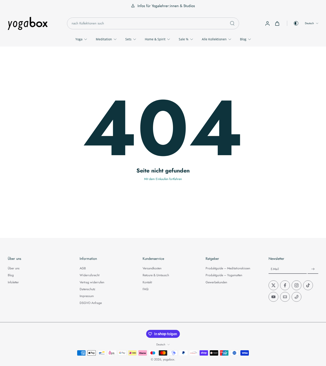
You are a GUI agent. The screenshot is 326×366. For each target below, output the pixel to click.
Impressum (87, 296)
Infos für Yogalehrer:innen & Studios (166, 5)
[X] (273, 285)
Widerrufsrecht (89, 275)
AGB (83, 268)
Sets (128, 39)
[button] (37, 258)
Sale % (184, 39)
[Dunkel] (293, 23)
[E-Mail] (285, 297)
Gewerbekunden (216, 282)
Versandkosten (152, 268)
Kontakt (147, 282)
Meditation (104, 39)
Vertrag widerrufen (92, 282)
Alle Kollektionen (214, 39)
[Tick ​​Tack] (308, 285)
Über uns (14, 268)
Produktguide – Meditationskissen (228, 268)
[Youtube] (273, 297)
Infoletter (13, 282)
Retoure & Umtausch (156, 275)
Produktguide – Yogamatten (224, 275)
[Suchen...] (232, 23)
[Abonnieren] (313, 269)
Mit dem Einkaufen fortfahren (163, 179)
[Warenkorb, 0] (277, 23)
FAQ (145, 289)
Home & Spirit (155, 39)
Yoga (78, 39)
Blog (243, 39)
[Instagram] (296, 285)
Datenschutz (87, 289)
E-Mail (275, 269)
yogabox (168, 359)
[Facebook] (285, 285)
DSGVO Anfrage (91, 303)
